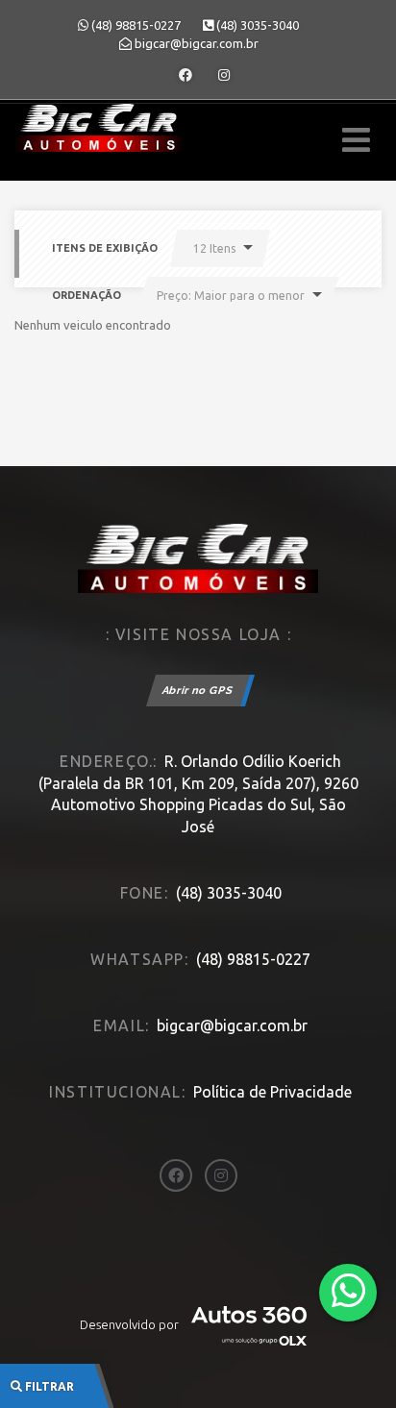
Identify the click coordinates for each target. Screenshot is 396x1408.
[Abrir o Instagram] (223, 75)
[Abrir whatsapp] (348, 1291)
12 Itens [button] (214, 248)
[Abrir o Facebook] (185, 75)
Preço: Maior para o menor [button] (231, 295)
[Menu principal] (356, 139)
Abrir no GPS (198, 690)
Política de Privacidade (272, 1091)
